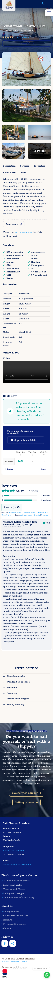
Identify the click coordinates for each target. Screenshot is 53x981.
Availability (27, 43)
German (44, 515)
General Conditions (10, 961)
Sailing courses (24, 802)
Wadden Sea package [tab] (18, 681)
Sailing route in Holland (15, 916)
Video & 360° (9, 172)
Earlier (9, 469)
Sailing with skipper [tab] (18, 698)
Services (24, 166)
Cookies (24, 961)
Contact (7, 928)
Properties (39, 166)
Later (44, 469)
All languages (26, 515)
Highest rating (15, 512)
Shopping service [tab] (16, 676)
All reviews (23, 37)
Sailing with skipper (25, 792)
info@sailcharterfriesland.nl (17, 864)
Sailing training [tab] (15, 704)
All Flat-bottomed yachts (16, 880)
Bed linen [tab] (12, 687)
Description (9, 166)
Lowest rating (30, 512)
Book (23, 172)
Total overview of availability (18, 897)
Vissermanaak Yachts (14, 889)
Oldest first (6, 515)
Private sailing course (14, 924)
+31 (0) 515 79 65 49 (13, 850)
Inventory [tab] (12, 693)
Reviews (7, 920)
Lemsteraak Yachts (12, 885)
